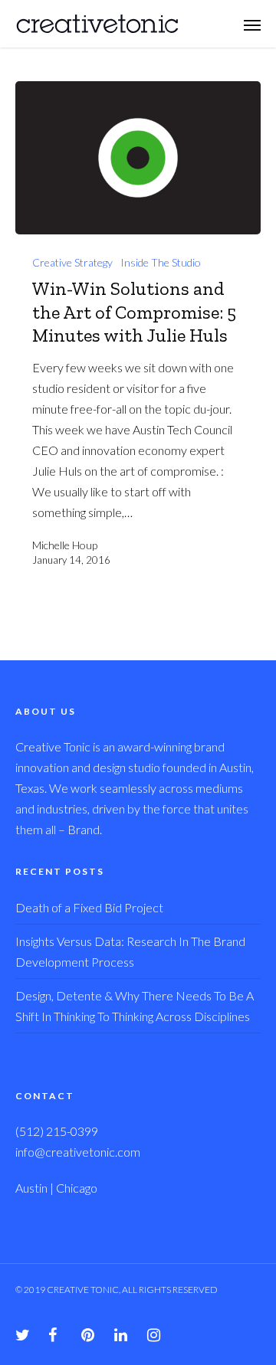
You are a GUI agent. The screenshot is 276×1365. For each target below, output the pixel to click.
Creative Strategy (72, 262)
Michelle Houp (64, 545)
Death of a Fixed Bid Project (89, 907)
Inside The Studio (160, 262)
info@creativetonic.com (77, 1151)
